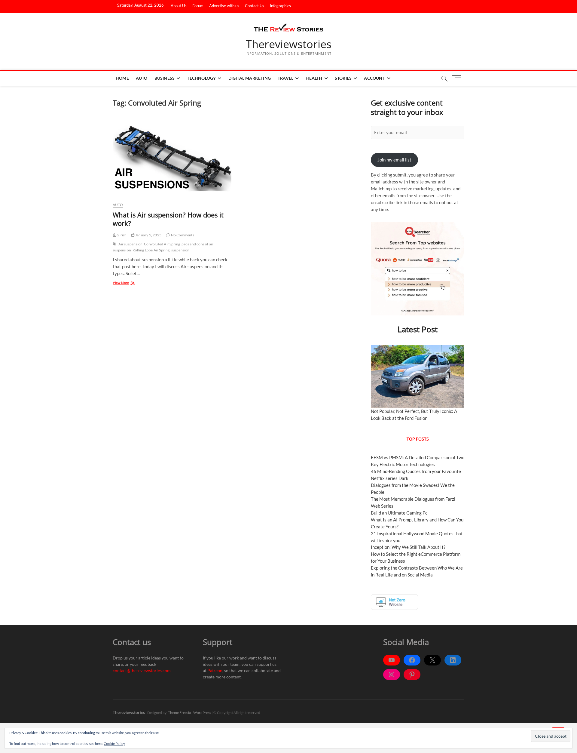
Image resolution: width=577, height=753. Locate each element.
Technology (201, 78)
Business (164, 78)
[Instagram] (391, 674)
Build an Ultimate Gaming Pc (399, 512)
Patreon (214, 670)
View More (129, 282)
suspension (180, 250)
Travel (285, 78)
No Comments (182, 235)
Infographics (280, 5)
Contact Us (254, 5)
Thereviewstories (288, 44)
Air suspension (130, 244)
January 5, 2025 (148, 235)
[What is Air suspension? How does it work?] (172, 157)
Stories (343, 78)
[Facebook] (412, 660)
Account (374, 78)
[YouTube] (391, 660)
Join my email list (394, 159)
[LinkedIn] (452, 660)
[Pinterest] (412, 674)
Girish (121, 235)
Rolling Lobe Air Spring (151, 250)
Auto (142, 78)
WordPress (202, 712)
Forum (197, 5)
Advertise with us (224, 5)
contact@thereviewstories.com (142, 670)
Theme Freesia (179, 712)
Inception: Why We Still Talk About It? (408, 547)
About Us (179, 5)
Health (314, 78)
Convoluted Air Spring (162, 244)
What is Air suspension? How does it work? (168, 219)
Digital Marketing (249, 78)
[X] (432, 660)
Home (122, 78)
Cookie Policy (114, 743)
